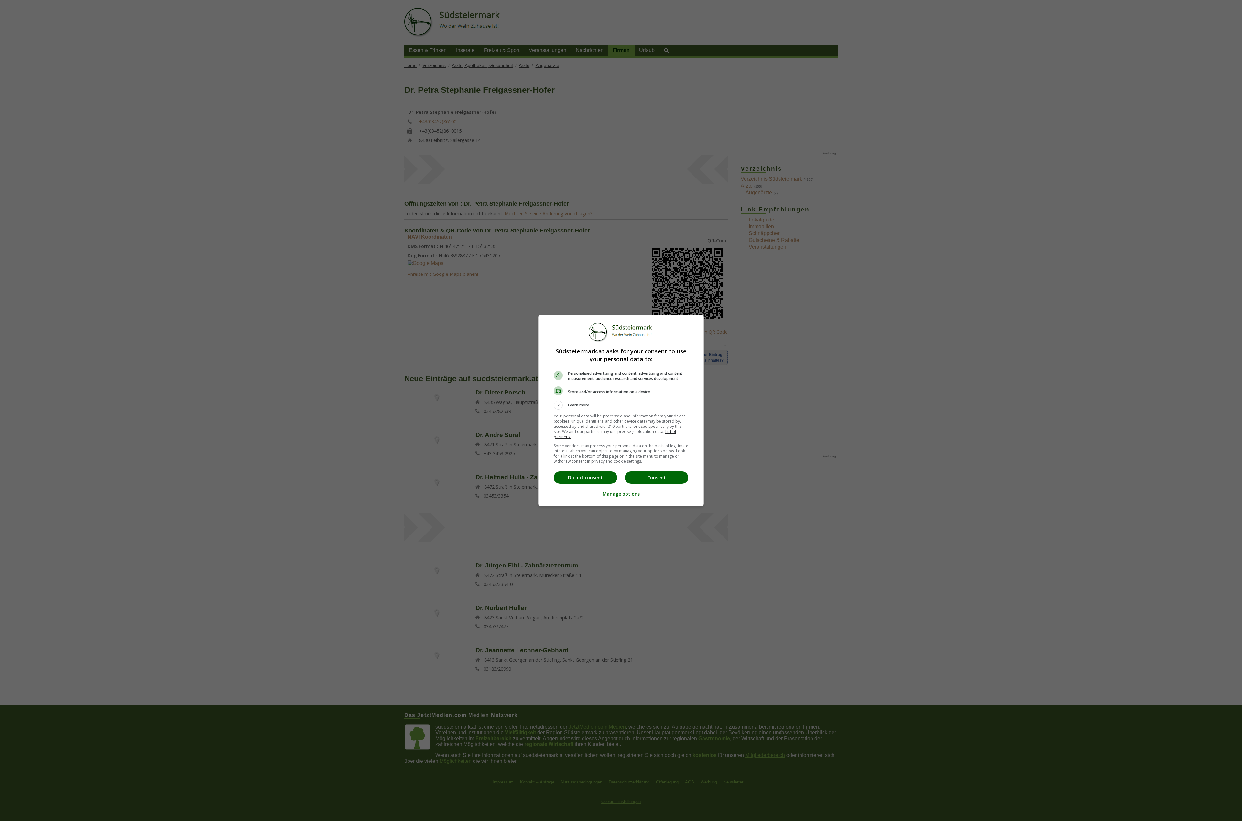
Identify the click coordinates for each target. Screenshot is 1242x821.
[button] (621, 405)
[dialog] (621, 410)
